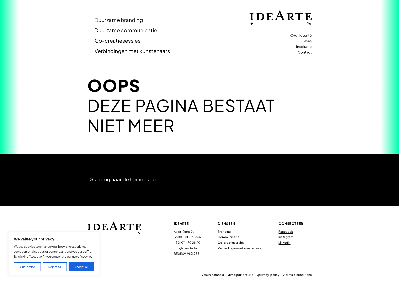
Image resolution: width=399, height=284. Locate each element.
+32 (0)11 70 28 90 (187, 242)
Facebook (285, 231)
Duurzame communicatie (126, 30)
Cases (307, 41)
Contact (305, 52)
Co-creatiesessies (117, 40)
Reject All (54, 267)
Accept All (81, 267)
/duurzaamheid (213, 275)
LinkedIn (284, 242)
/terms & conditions (297, 275)
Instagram (285, 237)
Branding (224, 231)
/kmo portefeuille (240, 275)
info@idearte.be (186, 248)
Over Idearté (301, 35)
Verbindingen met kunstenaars (132, 51)
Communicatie (228, 237)
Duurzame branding (119, 20)
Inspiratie (304, 46)
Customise (27, 267)
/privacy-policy (268, 275)
